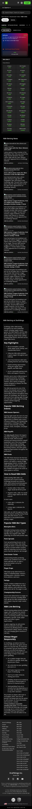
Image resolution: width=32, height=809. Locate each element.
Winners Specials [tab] (17, 30)
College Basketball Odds (23, 739)
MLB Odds (19, 726)
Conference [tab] (22, 25)
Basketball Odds (15, 16)
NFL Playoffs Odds (21, 747)
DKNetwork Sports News (8, 746)
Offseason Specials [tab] (13, 25)
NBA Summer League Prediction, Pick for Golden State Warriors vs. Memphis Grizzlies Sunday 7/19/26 (16, 202)
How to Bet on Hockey (22, 761)
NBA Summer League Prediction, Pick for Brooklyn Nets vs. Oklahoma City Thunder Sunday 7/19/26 (16, 265)
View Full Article (8, 163)
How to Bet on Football (22, 753)
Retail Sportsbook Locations (6, 741)
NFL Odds (19, 722)
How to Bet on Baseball (22, 759)
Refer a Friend (5, 731)
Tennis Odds (20, 737)
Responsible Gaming (7, 739)
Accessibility (5, 744)
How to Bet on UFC (21, 757)
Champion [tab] (3, 25)
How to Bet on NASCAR (22, 769)
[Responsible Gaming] (16, 2)
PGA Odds (19, 733)
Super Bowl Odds (21, 745)
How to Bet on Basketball (23, 755)
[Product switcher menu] (3, 2)
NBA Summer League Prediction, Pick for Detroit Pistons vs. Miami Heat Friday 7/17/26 (16, 295)
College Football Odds (22, 741)
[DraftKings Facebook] (8, 779)
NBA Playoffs (10, 435)
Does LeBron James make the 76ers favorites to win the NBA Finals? (15, 173)
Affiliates (4, 728)
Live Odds (19, 743)
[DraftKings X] (13, 779)
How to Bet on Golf (21, 763)
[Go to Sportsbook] (6, 2)
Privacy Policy (5, 737)
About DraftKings (6, 722)
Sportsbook (5, 16)
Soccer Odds (20, 735)
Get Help (4, 733)
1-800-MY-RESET (13, 785)
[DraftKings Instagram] (17, 779)
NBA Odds (19, 724)
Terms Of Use (5, 735)
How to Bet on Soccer (22, 765)
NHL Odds (19, 731)
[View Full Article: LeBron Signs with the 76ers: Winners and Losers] (16, 145)
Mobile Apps (5, 726)
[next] (29, 44)
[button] (8, 7)
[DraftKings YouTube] (22, 779)
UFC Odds (19, 728)
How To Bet (20, 751)
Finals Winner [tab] (6, 30)
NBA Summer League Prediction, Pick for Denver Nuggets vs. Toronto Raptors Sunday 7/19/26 (16, 233)
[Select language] (20, 2)
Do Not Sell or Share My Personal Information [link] (8, 749)
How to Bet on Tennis (22, 767)
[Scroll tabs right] (28, 25)
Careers (4, 724)
